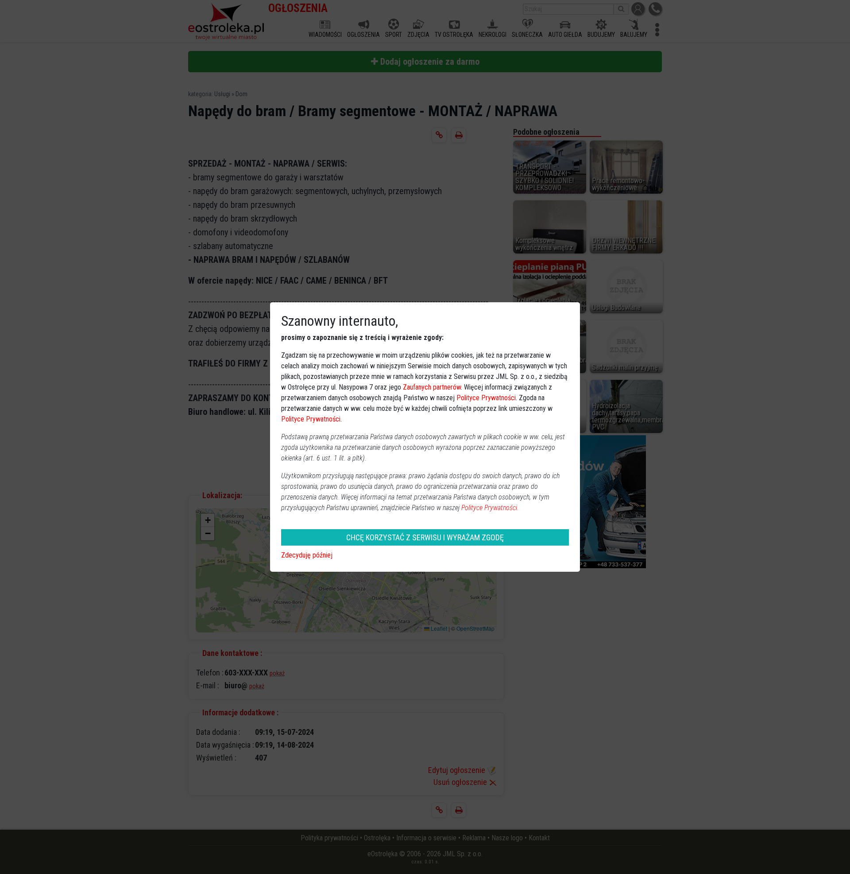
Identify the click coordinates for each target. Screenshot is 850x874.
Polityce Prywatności (486, 398)
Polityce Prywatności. (490, 507)
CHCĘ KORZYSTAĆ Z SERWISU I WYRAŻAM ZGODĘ (425, 537)
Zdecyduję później (306, 555)
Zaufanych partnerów (432, 387)
